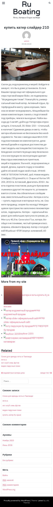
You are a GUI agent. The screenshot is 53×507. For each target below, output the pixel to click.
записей (8, 480)
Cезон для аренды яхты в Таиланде (16, 356)
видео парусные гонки (10, 366)
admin (26, 41)
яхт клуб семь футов (10, 363)
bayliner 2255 (27, 333)
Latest (40, 501)
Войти (5, 475)
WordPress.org (9, 490)
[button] (50, 3)
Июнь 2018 (7, 445)
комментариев (11, 485)
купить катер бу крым (12, 415)
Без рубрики (8, 460)
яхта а (4, 360)
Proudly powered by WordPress (17, 501)
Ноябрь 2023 (8, 440)
